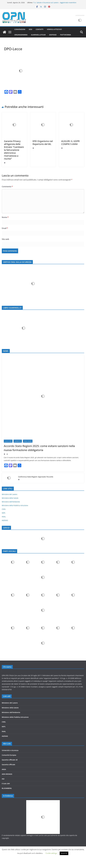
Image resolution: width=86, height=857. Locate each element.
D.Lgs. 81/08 (8, 441)
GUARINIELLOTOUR (38, 35)
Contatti (39, 29)
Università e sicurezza (10, 750)
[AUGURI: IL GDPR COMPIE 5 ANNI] (71, 113)
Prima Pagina (28, 441)
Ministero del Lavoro (9, 494)
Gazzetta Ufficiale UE (10, 760)
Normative (17, 441)
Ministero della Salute (10, 498)
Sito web (5, 239)
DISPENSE (53, 35)
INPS (3, 513)
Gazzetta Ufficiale (8, 764)
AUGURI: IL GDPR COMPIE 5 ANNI (70, 143)
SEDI (30, 29)
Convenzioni (19, 29)
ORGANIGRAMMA (20, 35)
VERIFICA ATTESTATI (54, 29)
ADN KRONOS (7, 774)
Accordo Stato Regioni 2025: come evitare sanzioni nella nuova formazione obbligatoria (39, 448)
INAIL (4, 517)
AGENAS (5, 520)
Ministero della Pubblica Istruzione (15, 505)
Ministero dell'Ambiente (11, 502)
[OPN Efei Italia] (4, 32)
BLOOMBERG (7, 788)
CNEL (4, 509)
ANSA (4, 769)
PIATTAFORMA (65, 35)
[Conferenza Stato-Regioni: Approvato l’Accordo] (9, 478)
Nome (5, 217)
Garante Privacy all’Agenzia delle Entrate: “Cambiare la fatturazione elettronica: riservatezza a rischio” (14, 150)
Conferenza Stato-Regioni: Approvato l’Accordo (35, 477)
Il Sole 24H (6, 783)
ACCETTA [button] (64, 853)
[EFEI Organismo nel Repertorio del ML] (43, 113)
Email (5, 228)
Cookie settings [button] (51, 853)
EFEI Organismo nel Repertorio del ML (43, 143)
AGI (3, 779)
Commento (7, 186)
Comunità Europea (9, 755)
